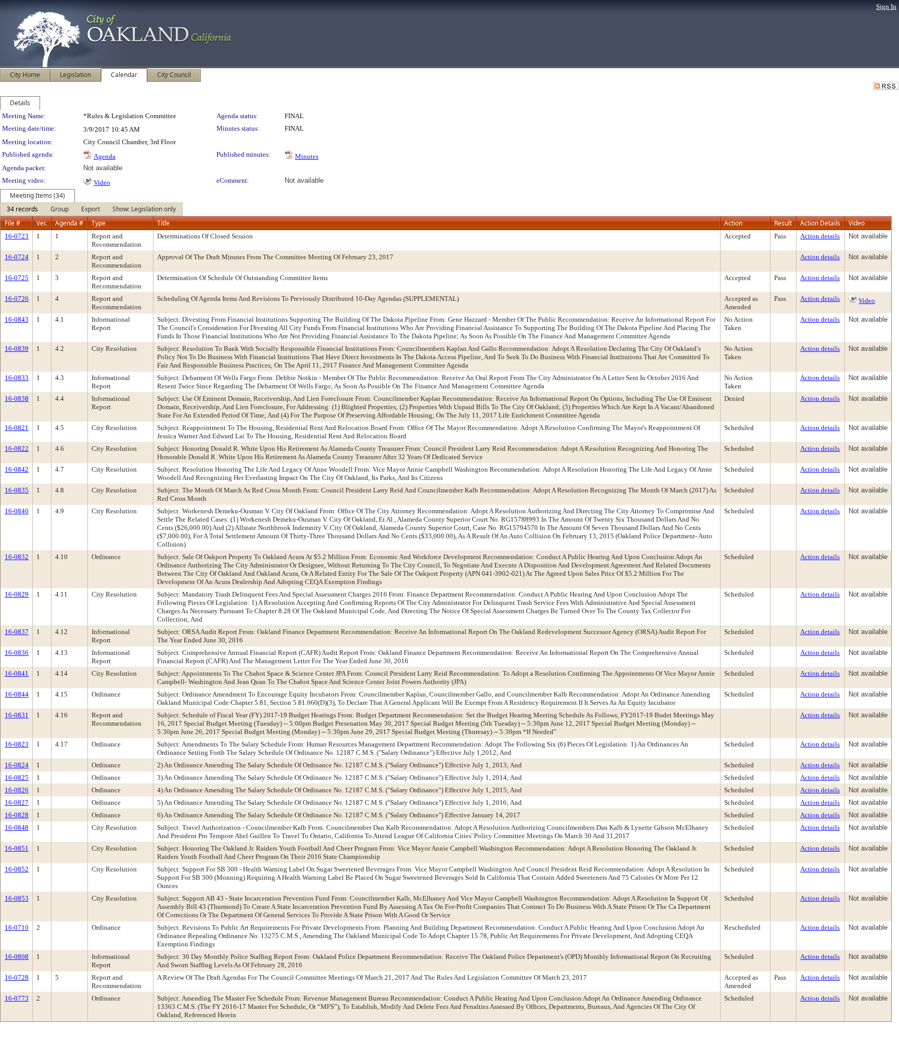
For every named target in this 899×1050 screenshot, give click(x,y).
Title (163, 223)
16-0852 (17, 869)
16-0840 (17, 511)
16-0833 (17, 378)
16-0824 (17, 765)
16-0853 (17, 898)
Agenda (104, 156)
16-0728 (17, 977)
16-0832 (17, 557)
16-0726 (17, 298)
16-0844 (17, 694)
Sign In (886, 6)
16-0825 (17, 777)
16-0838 (17, 398)
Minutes (306, 156)
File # (12, 223)
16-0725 (17, 278)
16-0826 (17, 790)
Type (99, 223)
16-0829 (17, 594)
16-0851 (17, 848)
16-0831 (17, 715)
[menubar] (91, 209)
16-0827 (17, 802)
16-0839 (17, 348)
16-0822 (17, 448)
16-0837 (17, 632)
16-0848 (17, 827)
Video (102, 182)
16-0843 (17, 319)
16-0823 (17, 744)
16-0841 (17, 673)
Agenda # (69, 223)
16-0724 (17, 257)
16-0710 (17, 927)
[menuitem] (22, 209)
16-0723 (17, 236)
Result (783, 223)
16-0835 (17, 490)
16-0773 (17, 998)
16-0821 (17, 428)
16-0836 (17, 652)
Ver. (41, 223)
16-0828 (17, 815)
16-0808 (17, 956)
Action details (820, 236)
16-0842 (17, 469)
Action (733, 223)
